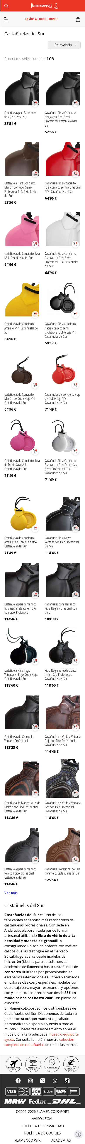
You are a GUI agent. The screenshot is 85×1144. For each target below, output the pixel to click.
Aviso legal (42, 1119)
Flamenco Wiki (28, 1140)
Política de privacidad (42, 1126)
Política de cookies (42, 1133)
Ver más (11, 893)
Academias (61, 1140)
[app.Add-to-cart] (35, 103)
